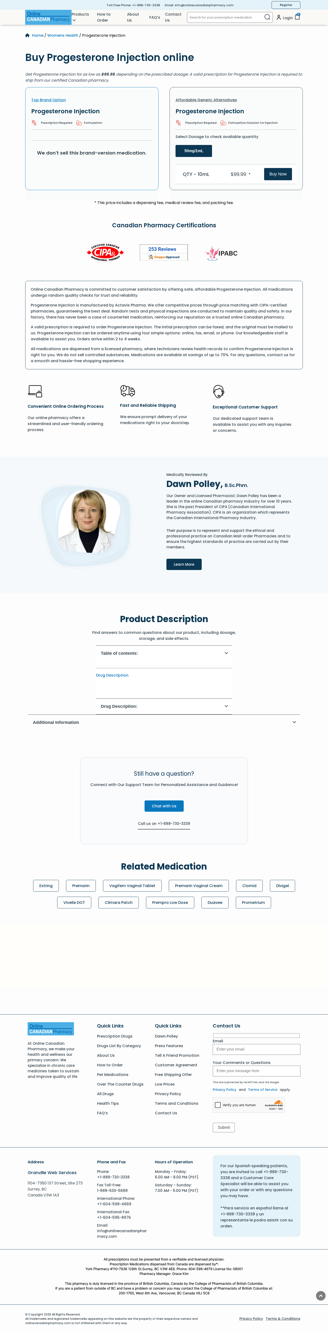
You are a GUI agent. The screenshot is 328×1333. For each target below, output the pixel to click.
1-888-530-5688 (112, 1190)
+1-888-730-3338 (146, 5)
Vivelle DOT (74, 902)
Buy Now (278, 174)
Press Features (169, 1046)
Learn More (188, 564)
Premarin (81, 886)
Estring (46, 886)
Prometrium (253, 902)
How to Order (104, 17)
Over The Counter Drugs (120, 1084)
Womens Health (62, 35)
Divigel (282, 886)
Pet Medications (112, 1074)
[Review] (164, 253)
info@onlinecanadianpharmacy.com (204, 5)
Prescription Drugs (115, 1036)
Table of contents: (119, 653)
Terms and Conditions (176, 1103)
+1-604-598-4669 (114, 1204)
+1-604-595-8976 (114, 1217)
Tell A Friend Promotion (177, 1055)
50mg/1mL (193, 151)
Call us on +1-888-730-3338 (164, 823)
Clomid (249, 886)
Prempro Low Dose (170, 902)
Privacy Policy (168, 1094)
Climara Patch (119, 902)
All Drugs (105, 1094)
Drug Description (112, 675)
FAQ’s (154, 17)
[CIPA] (105, 253)
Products (80, 14)
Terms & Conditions (283, 1318)
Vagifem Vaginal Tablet (132, 886)
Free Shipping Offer (173, 1074)
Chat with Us (164, 806)
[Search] (267, 17)
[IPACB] (222, 253)
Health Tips (108, 1103)
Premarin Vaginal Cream (199, 886)
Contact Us (173, 17)
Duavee (215, 902)
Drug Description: (119, 706)
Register (286, 5)
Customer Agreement (176, 1065)
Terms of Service (262, 1089)
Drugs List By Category (119, 1046)
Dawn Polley (166, 1036)
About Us (133, 17)
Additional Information (56, 722)
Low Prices (165, 1084)
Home (37, 35)
